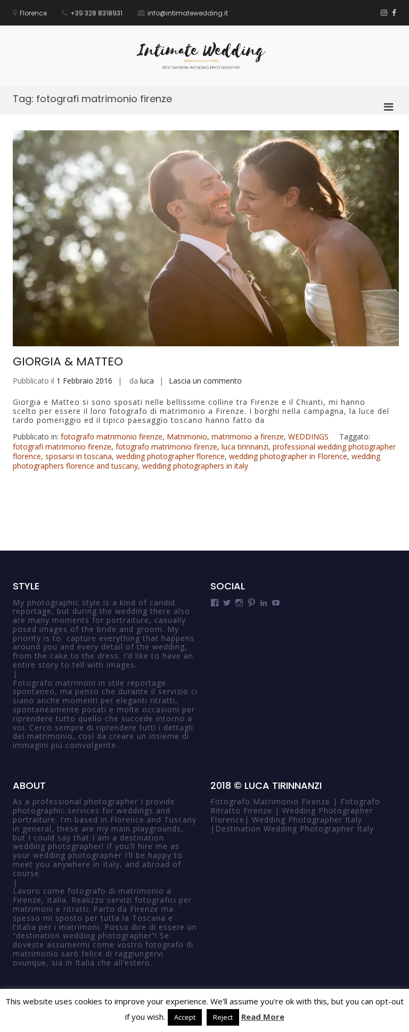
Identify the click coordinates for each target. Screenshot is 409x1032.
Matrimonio (187, 436)
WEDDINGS (308, 436)
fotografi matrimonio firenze (62, 447)
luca (147, 381)
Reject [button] (223, 1017)
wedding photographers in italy (195, 466)
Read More (262, 1016)
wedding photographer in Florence (288, 456)
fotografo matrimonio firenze (111, 436)
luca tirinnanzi (245, 447)
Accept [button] (184, 1017)
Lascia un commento (205, 381)
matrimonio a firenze (247, 436)
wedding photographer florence (170, 456)
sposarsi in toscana (78, 456)
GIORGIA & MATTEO (68, 361)
